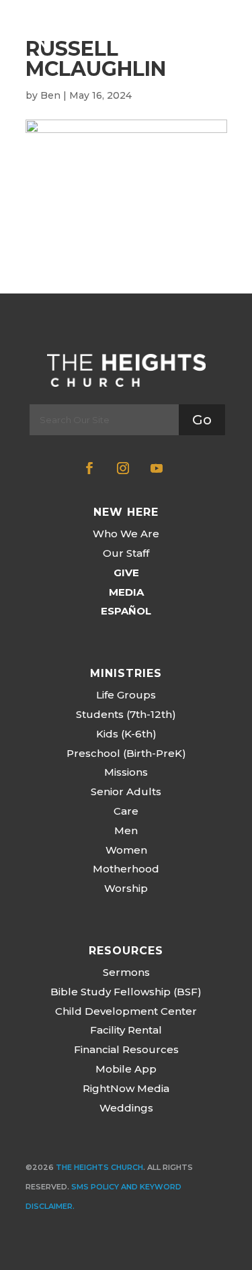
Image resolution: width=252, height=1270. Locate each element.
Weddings (126, 1107)
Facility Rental (126, 1030)
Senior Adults (126, 791)
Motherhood (126, 868)
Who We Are (126, 533)
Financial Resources (126, 1049)
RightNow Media (126, 1088)
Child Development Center (126, 1011)
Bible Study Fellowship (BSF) (126, 991)
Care (126, 811)
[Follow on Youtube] (156, 468)
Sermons (126, 972)
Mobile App (126, 1068)
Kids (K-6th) (126, 733)
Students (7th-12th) (126, 714)
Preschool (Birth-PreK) (126, 753)
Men (126, 830)
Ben (50, 95)
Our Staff (126, 553)
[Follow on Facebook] (89, 468)
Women (126, 850)
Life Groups (126, 694)
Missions (126, 772)
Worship (126, 888)
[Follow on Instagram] (123, 468)
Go (202, 420)
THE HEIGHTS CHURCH (99, 1167)
